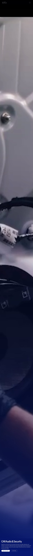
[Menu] (30, 2)
